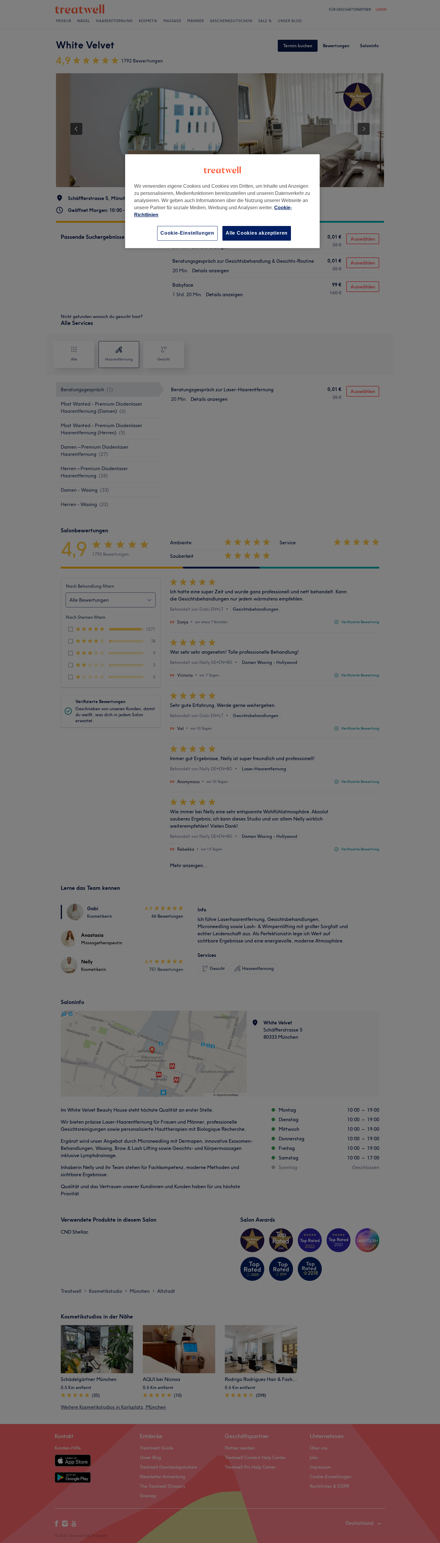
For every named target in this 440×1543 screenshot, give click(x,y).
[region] (222, 201)
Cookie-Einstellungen (187, 233)
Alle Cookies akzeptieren (257, 233)
